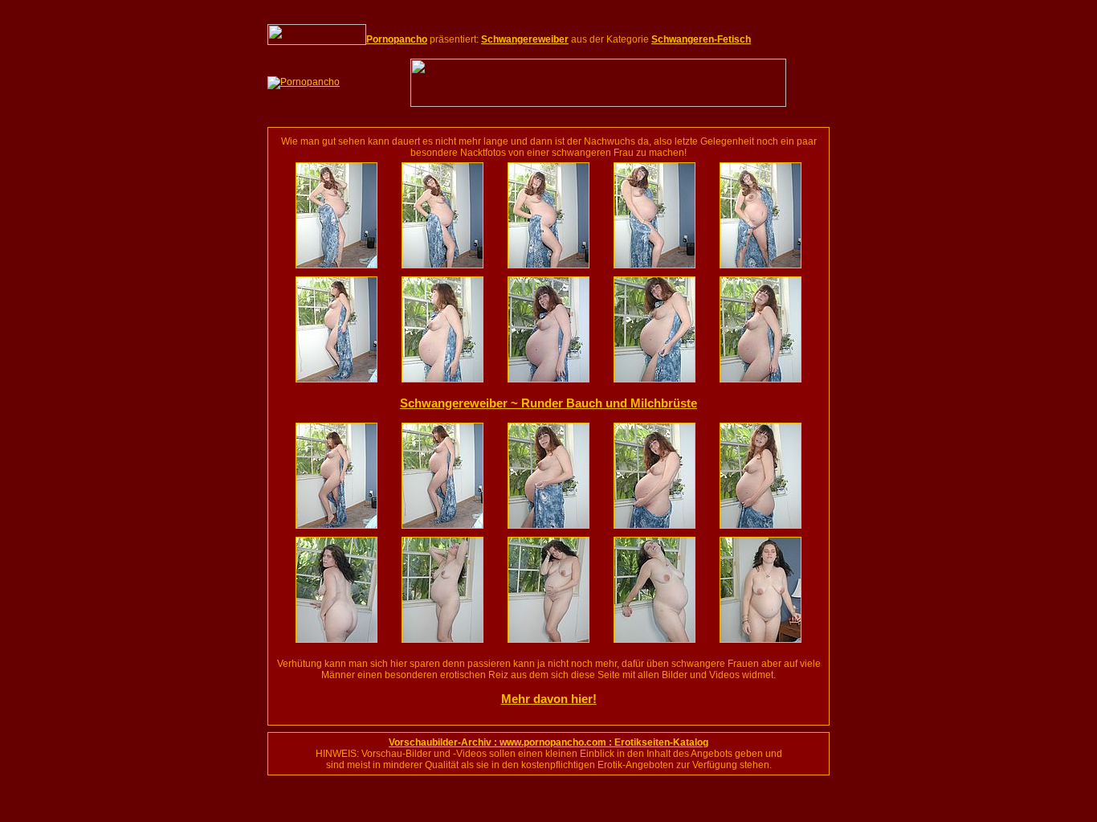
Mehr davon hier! (549, 698)
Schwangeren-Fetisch (701, 39)
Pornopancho (396, 39)
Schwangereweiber (525, 39)
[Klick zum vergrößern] (336, 265)
